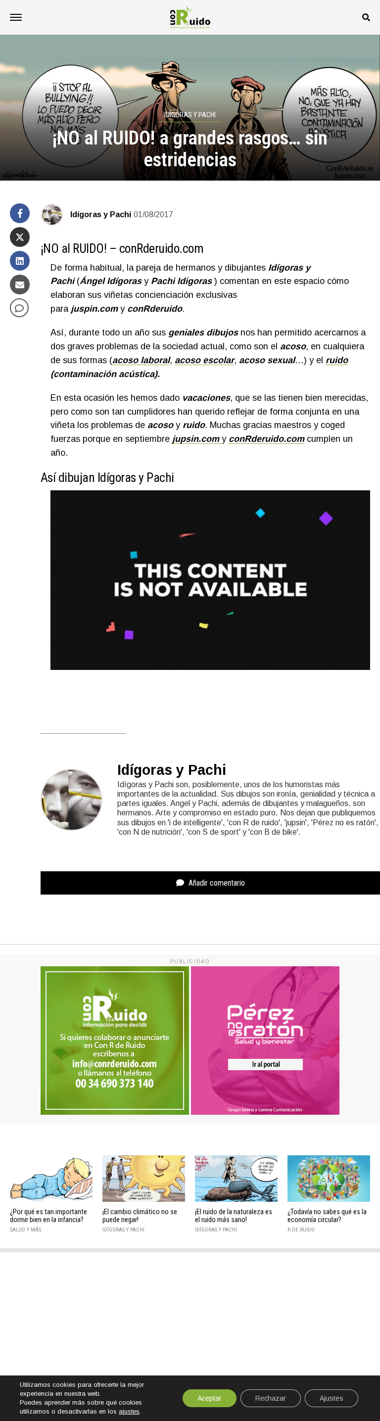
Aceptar (209, 1398)
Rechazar (270, 1398)
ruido (337, 360)
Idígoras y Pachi (100, 214)
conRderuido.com (161, 248)
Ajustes (331, 1398)
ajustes (129, 1411)
